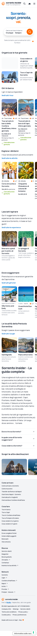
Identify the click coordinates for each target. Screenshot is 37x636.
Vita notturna (6, 542)
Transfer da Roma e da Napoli (11, 491)
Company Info (6, 609)
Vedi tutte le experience (11, 227)
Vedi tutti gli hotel (9, 283)
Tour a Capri (6, 512)
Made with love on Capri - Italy (12, 620)
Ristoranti (5, 539)
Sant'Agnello (7, 355)
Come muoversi (7, 489)
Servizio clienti (7, 551)
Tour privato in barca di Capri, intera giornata (24, 123)
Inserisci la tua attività (9, 565)
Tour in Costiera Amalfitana (11, 515)
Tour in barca (6, 509)
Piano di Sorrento (25, 355)
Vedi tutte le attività (9, 158)
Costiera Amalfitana (8, 581)
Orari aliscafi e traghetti (10, 497)
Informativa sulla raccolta (24, 633)
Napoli (4, 583)
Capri (3, 578)
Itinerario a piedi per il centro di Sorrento (8, 251)
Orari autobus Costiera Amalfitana (13, 500)
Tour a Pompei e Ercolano (10, 518)
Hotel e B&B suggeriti (9, 536)
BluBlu (9, 602)
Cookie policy (6, 615)
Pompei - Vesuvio (7, 592)
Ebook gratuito (7, 557)
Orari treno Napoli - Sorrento (11, 494)
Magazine (5, 554)
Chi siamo (5, 560)
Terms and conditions (9, 612)
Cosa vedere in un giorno (10, 521)
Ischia (4, 586)
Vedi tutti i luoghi (8, 334)
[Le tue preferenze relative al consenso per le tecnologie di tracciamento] (33, 632)
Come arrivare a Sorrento (10, 486)
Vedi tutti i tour (7, 95)
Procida (4, 589)
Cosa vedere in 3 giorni (9, 524)
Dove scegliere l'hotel (9, 533)
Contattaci (5, 563)
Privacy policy (23, 612)
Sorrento (5, 575)
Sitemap (15, 609)
